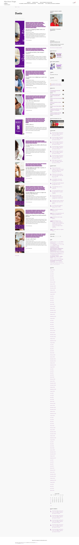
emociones (61, 252)
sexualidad (63, 263)
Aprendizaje (31, 22)
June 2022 (52, 346)
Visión (59, 264)
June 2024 (52, 298)
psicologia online (34, 26)
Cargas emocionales (29, 187)
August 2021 (52, 367)
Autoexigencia (60, 244)
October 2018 (52, 435)
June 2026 (52, 273)
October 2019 (52, 411)
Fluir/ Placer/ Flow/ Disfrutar (56, 253)
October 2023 (52, 314)
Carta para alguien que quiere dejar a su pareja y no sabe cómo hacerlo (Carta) (36, 168)
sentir (59, 263)
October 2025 (52, 290)
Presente (55, 257)
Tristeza (42, 50)
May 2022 (52, 348)
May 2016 (52, 486)
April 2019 (52, 423)
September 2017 (53, 458)
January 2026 (52, 284)
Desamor (43, 23)
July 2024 (51, 296)
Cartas (33, 187)
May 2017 (52, 464)
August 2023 (52, 318)
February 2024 (52, 306)
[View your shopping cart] (74, 2)
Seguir (54, 263)
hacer (62, 253)
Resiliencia (39, 26)
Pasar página (41, 25)
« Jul (51, 505)
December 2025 (53, 286)
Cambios (31, 23)
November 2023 (53, 312)
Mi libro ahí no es (35, 2)
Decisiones (39, 23)
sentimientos (57, 263)
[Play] (51, 127)
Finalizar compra (41, 3)
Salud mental (43, 26)
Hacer (39, 24)
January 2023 (52, 332)
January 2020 (52, 405)
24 (50, 501)
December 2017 (53, 451)
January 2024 (52, 308)
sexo (60, 263)
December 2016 (53, 474)
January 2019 (52, 429)
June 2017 (52, 462)
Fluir (26, 188)
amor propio (27, 22)
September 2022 (53, 340)
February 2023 (52, 330)
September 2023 (53, 316)
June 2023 (52, 322)
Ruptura (27, 121)
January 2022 (52, 356)
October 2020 (52, 387)
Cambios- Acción (55, 245)
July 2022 (51, 344)
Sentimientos (28, 27)
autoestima (58, 244)
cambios (51, 245)
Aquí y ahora (36, 22)
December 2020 (53, 383)
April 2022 (52, 350)
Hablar (36, 24)
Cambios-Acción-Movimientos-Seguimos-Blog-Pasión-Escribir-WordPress (56, 249)
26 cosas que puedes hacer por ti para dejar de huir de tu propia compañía (57, 191)
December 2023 (53, 310)
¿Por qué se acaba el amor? (31, 239)
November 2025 (53, 288)
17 (50, 500)
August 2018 (52, 439)
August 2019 (52, 415)
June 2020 (52, 395)
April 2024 (52, 302)
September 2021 (53, 364)
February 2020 (52, 403)
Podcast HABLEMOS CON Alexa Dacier (46, 2)
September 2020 (53, 389)
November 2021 (53, 360)
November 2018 (53, 433)
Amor (26, 48)
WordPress (22, 543)
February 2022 (52, 354)
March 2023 (52, 328)
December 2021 (53, 358)
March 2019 (52, 425)
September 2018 (53, 437)
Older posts (17, 255)
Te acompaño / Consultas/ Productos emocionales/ (27, 3)
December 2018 (53, 431)
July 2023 (51, 320)
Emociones (29, 24)
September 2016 (53, 480)
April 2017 (52, 466)
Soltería (35, 27)
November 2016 (53, 476)
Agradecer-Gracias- (53, 241)
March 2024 (52, 304)
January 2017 (52, 472)
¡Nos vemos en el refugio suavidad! (56, 47)
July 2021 (51, 369)
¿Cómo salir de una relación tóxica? (33, 100)
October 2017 (52, 456)
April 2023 (52, 326)
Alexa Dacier (54, 132)
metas (51, 255)
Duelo (27, 24)
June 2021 (52, 371)
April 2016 (52, 488)
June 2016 (52, 484)
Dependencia (38, 48)
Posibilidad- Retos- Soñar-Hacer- (56, 257)
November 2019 (53, 409)
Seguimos (39, 189)
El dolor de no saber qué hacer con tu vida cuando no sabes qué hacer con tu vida (57, 175)
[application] (57, 124)
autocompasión (41, 22)
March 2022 (52, 352)
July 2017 (51, 460)
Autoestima (27, 23)
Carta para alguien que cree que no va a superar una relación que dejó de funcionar (36, 193)
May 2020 (52, 397)
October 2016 (52, 478)
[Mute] (61, 127)
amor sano (60, 243)
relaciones (61, 261)
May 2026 (52, 275)
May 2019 (52, 421)
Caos (33, 23)
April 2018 (52, 445)
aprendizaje (55, 244)
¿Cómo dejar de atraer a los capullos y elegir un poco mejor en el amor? (57, 134)
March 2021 (52, 377)
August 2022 (52, 342)
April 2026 (52, 277)
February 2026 (52, 282)
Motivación (54, 255)
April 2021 (52, 375)
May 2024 (52, 300)
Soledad (31, 27)
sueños (55, 264)
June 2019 (52, 419)
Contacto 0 (33, 48)
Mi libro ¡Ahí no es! (29, 124)
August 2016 (52, 482)
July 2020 (51, 393)
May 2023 (52, 324)
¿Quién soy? (29, 2)
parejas (38, 25)
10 (50, 499)
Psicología (37, 120)
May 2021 (52, 373)
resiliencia (51, 263)
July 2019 (51, 417)
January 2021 (52, 381)
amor (59, 241)
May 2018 (52, 443)
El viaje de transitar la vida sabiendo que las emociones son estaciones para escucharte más (57, 196)
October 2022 (52, 338)
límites (41, 24)
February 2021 (52, 379)
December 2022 (53, 334)
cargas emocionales (60, 251)
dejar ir (56, 252)
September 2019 (53, 413)
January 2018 (52, 449)
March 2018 (52, 447)
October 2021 (52, 362)
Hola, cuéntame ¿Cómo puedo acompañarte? (52, 3)
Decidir (36, 23)
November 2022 (53, 336)
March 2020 (52, 401)
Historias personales (41, 119)
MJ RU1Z (53, 160)
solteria (53, 264)
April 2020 (52, 399)
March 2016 (52, 490)
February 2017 (52, 470)
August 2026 (52, 269)
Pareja (35, 25)
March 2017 (52, 468)
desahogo (58, 252)
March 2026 (52, 280)
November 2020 (53, 385)
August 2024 (52, 294)
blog (63, 244)
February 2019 (52, 427)
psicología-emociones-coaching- (56, 261)
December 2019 (53, 407)
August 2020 (52, 391)
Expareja (33, 24)
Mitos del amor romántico (29, 25)
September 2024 (53, 292)
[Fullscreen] (62, 127)
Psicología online (28, 26)
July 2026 (51, 271)
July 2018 (51, 441)
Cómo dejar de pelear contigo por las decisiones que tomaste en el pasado (58, 201)
